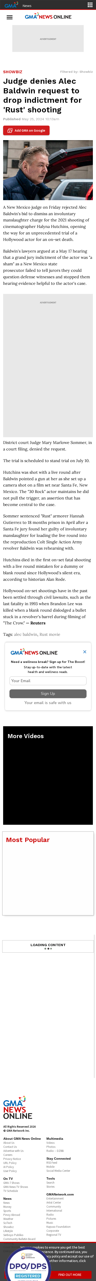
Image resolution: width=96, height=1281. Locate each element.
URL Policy (10, 1163)
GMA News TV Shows (15, 1187)
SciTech (7, 1223)
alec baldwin (25, 634)
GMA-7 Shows (11, 1183)
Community (53, 1206)
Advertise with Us (13, 1151)
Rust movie (50, 634)
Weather (8, 1219)
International (54, 1210)
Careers (7, 1155)
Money (7, 1207)
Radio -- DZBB (55, 1151)
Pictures (51, 1219)
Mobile (50, 1167)
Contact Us (10, 1147)
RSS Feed (51, 1163)
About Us (8, 1143)
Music (49, 1223)
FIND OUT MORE (69, 1275)
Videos (50, 1143)
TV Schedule (10, 1191)
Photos (50, 1147)
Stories (50, 1187)
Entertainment (55, 1198)
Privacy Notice (12, 1159)
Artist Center (53, 1202)
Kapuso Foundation (58, 1227)
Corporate (52, 1231)
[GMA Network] (11, 4)
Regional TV (53, 1235)
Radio (50, 1215)
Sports (7, 1211)
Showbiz (8, 1227)
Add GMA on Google (27, 130)
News (27, 5)
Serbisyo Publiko (13, 1235)
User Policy (10, 1171)
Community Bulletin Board (19, 1239)
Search (50, 1183)
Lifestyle (8, 1231)
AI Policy (8, 1167)
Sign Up (48, 693)
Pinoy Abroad (11, 1215)
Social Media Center (58, 1171)
